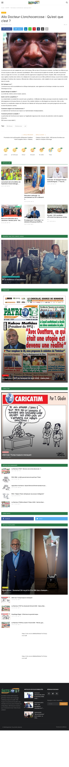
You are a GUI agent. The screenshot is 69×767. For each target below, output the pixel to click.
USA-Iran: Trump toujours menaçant (21, 597)
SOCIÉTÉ (7, 7)
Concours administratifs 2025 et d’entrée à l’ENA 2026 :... (39, 695)
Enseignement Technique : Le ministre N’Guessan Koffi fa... (33, 221)
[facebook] (48, 693)
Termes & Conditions (61, 727)
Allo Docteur (10, 126)
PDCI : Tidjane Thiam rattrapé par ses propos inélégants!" (27, 494)
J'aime (5, 154)
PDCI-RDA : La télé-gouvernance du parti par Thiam (26, 477)
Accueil (2, 7)
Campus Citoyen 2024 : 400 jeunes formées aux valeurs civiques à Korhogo (50, 138)
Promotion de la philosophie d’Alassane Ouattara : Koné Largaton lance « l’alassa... (18, 138)
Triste (50, 154)
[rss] (56, 693)
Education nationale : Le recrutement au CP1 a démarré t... (34, 197)
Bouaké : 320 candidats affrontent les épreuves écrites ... (57, 217)
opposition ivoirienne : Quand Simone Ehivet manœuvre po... (28, 485)
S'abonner (63, 704)
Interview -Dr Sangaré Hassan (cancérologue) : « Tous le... (56, 180)
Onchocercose (18, 126)
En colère (41, 154)
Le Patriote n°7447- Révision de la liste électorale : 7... (26, 469)
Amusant (32, 154)
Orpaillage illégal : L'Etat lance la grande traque (24, 614)
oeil (25, 126)
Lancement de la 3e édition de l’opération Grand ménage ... (10, 183)
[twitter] (52, 693)
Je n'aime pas (14, 154)
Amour (23, 154)
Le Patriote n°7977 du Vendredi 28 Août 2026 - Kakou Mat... (28, 606)
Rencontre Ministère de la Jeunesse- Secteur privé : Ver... (11, 219)
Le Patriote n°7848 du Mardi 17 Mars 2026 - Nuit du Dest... (28, 502)
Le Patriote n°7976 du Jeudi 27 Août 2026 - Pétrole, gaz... (27, 622)
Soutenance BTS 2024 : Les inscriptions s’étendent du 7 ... (39, 705)
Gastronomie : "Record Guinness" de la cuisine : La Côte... (39, 715)
